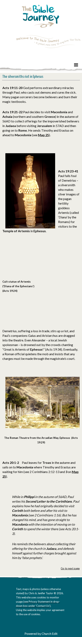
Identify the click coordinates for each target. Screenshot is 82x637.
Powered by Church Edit (41, 633)
